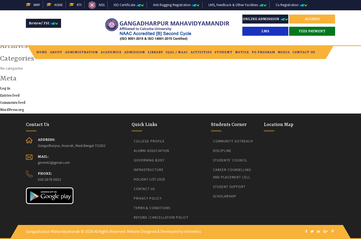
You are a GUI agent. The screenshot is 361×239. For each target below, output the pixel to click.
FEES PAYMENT (312, 31)
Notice (242, 52)
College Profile (149, 141)
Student (224, 52)
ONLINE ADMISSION (261, 19)
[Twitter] (312, 232)
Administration (81, 52)
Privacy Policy (148, 198)
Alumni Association (151, 150)
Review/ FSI (39, 23)
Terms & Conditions (152, 208)
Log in (5, 89)
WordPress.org (12, 110)
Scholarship (224, 196)
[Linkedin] (318, 232)
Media (284, 52)
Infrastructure (149, 170)
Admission (134, 52)
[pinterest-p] (332, 232)
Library (155, 52)
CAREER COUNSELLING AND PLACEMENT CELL (232, 173)
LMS (265, 31)
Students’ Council (230, 160)
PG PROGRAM (263, 52)
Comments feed (12, 103)
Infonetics (192, 231)
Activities (201, 52)
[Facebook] (306, 232)
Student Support (229, 186)
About (56, 52)
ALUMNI (312, 19)
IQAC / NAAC (177, 52)
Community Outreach (233, 141)
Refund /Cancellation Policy (161, 217)
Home (41, 52)
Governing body (149, 160)
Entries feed (10, 96)
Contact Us (304, 52)
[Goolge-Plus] (325, 232)
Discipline (222, 150)
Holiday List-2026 (149, 179)
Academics (111, 52)
